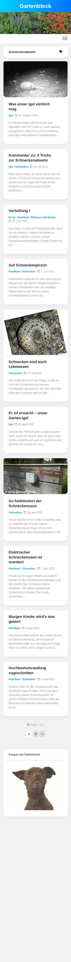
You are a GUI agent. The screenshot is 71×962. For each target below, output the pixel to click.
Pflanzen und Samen (43, 217)
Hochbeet (23, 217)
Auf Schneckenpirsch (28, 265)
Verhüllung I (19, 211)
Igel (11, 115)
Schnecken (21, 166)
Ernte (12, 217)
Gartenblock (35, 6)
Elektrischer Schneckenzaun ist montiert (25, 557)
